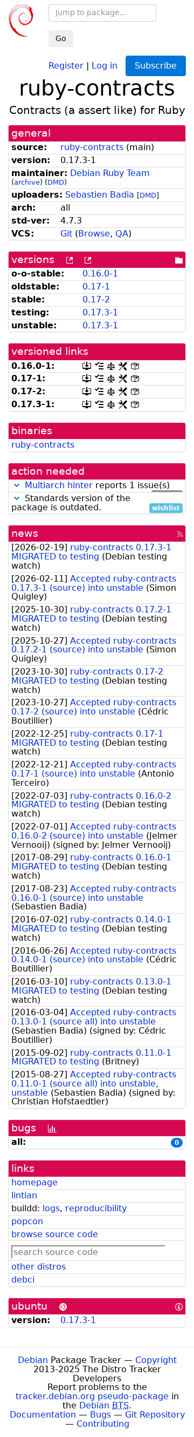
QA (121, 233)
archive (27, 182)
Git (66, 233)
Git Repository (155, 1414)
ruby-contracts (91, 147)
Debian (33, 1360)
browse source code (54, 1234)
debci (22, 1279)
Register (66, 65)
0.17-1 (96, 286)
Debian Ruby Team (110, 173)
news (24, 533)
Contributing (103, 1424)
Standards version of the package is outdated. (95, 503)
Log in (104, 65)
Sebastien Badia (99, 195)
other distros (38, 1266)
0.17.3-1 (100, 312)
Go (61, 38)
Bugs (100, 1414)
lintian (24, 1195)
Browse (94, 233)
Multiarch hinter (59, 485)
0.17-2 (96, 299)
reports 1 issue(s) (102, 485)
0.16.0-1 (100, 273)
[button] (16, 485)
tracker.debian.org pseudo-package (92, 1396)
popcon (27, 1221)
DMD (55, 182)
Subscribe (156, 65)
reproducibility (96, 1208)
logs (51, 1208)
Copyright (156, 1360)
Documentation (43, 1414)
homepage (34, 1182)
